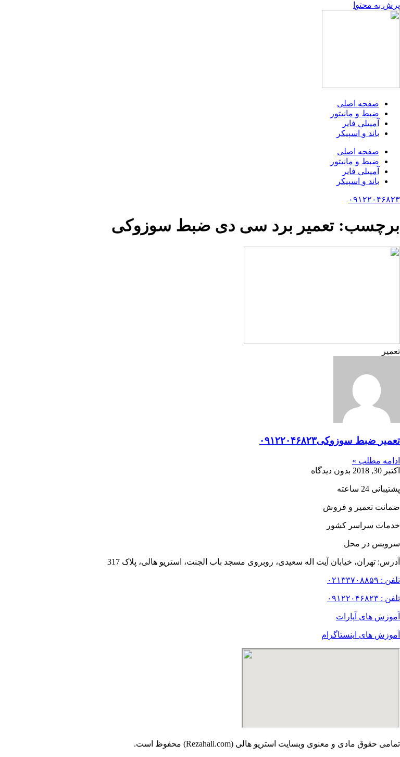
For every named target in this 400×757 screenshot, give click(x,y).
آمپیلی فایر (360, 123)
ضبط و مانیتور (354, 113)
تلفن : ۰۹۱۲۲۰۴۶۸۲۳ (363, 598)
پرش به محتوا (376, 5)
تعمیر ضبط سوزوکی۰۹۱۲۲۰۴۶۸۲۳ (329, 440)
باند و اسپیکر (357, 133)
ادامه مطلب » (376, 460)
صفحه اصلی (358, 103)
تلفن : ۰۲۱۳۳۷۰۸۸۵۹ (363, 580)
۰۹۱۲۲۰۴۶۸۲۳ (374, 199)
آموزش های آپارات (368, 616)
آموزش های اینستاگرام (360, 634)
